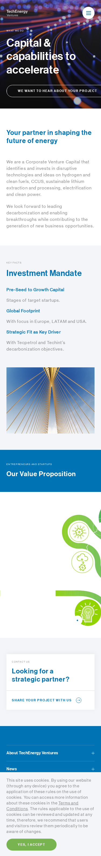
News (11, 769)
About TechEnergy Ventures (32, 753)
